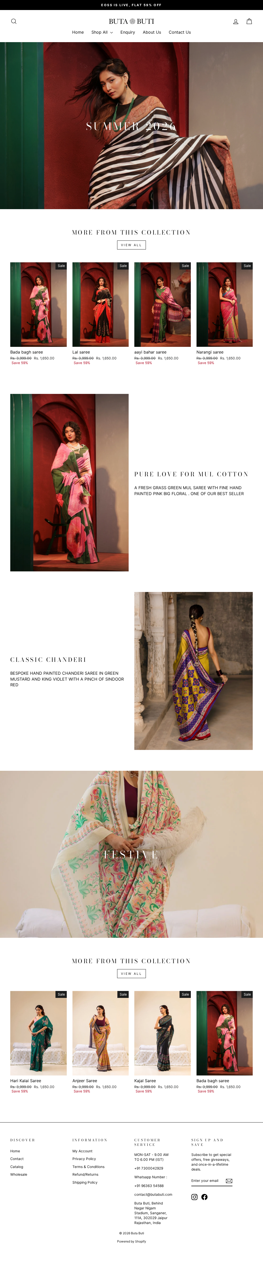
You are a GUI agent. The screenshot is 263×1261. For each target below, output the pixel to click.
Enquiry (127, 32)
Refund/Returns (85, 1174)
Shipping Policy (85, 1182)
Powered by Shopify (131, 1241)
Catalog (16, 1167)
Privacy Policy (84, 1159)
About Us (152, 32)
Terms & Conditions (88, 1167)
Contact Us (180, 32)
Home (78, 32)
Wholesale (18, 1174)
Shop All (100, 32)
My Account (82, 1151)
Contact (17, 1159)
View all (131, 245)
